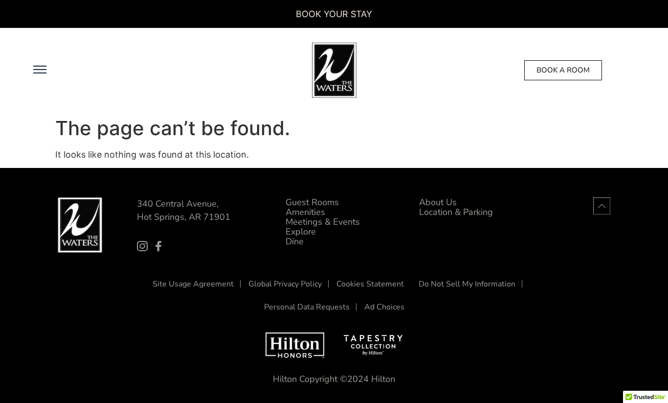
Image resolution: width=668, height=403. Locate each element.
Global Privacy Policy (285, 284)
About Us (438, 202)
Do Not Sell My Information (467, 284)
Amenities (305, 212)
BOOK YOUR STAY (334, 14)
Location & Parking (456, 212)
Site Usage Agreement (193, 284)
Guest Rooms (312, 202)
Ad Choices (384, 307)
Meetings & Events (323, 222)
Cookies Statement (370, 284)
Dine (295, 241)
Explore (301, 232)
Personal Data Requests (307, 307)
